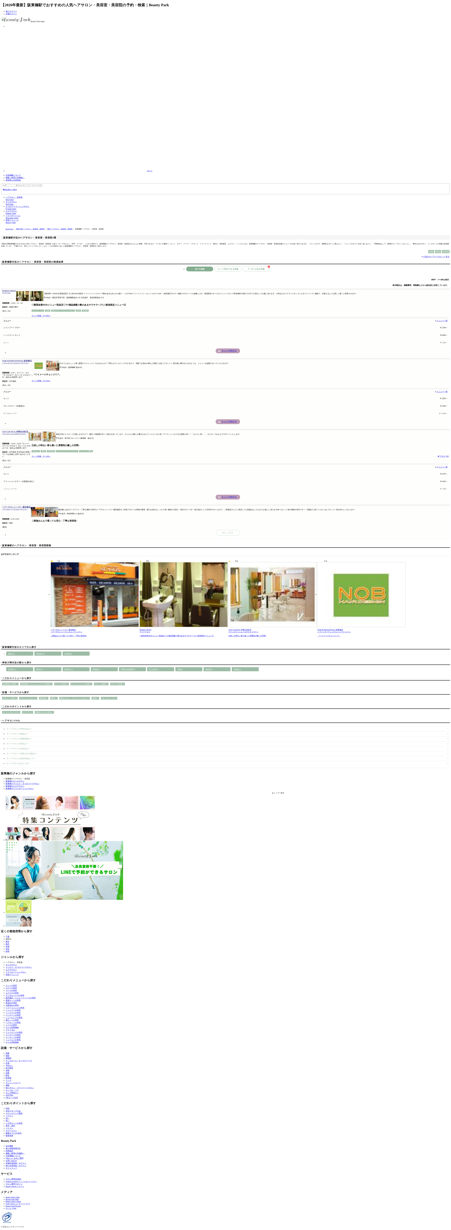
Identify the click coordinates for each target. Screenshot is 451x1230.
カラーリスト (11, 1131)
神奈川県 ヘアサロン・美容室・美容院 (30, 229)
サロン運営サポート (14, 1184)
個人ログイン (11, 11)
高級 (7, 1053)
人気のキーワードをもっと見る (436, 257)
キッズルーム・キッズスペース (19, 1061)
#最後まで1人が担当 (44, 712)
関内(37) (11, 654)
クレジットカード (13, 1083)
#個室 (95, 698)
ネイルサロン (11, 965)
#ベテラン (27, 712)
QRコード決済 (12, 1098)
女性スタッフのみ (13, 1111)
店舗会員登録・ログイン (16, 1163)
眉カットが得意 (12, 1020)
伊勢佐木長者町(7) (128, 669)
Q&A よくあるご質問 (14, 1158)
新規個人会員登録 (13, 180)
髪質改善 (9, 1136)
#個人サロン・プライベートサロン (74, 698)
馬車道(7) (96, 669)
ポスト (150, 171)
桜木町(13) (68, 669)
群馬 (7, 951)
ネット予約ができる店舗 (228, 269)
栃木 (7, 944)
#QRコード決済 (10, 698)
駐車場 (446, 251)
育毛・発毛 (10, 1126)
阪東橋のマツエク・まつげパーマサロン (22, 784)
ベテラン (9, 1116)
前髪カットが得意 (13, 1000)
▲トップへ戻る (278, 793)
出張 (7, 1063)
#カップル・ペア (109, 698)
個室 (432, 251)
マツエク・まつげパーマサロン (19, 967)
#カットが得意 (101, 684)
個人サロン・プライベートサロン (20, 1088)
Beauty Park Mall (12, 1199)
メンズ (8, 1080)
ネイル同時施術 (12, 1028)
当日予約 (9, 1095)
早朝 (7, 1071)
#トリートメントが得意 (81, 684)
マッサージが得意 (13, 1015)
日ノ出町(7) (153, 669)
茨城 (7, 946)
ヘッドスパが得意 (13, 1013)
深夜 (7, 1073)
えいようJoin (11, 1208)
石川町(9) (68, 654)
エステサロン (11, 970)
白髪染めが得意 (12, 1005)
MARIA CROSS (9, 292)
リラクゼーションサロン (16, 972)
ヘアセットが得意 (13, 1023)
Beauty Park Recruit (13, 1206)
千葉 (7, 937)
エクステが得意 (12, 993)
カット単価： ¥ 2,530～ (41, 381)
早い (7, 1121)
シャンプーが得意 (13, 1010)
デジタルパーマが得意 (15, 995)
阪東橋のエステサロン (15, 786)
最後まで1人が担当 (14, 1133)
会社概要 (9, 1146)
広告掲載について (13, 175)
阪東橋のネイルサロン (15, 781)
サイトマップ (11, 1168)
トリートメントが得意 (15, 1008)
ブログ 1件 (444, 456)
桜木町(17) (40, 654)
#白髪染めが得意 (10, 684)
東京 (7, 942)
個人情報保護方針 (13, 1148)
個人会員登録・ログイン (16, 1166)
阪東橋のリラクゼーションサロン (20, 789)
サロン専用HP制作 (13, 1179)
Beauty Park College (13, 1202)
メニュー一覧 (442, 321)
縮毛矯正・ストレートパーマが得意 (21, 998)
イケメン (9, 1128)
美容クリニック (12, 975)
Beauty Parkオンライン (15, 1186)
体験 (7, 1085)
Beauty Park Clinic (13, 1197)
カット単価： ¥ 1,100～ (41, 456)
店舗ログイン (11, 14)
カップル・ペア (12, 1090)
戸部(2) (180, 669)
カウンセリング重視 (14, 1113)
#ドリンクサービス (11, 712)
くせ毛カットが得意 (14, 1123)
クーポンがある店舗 (258, 268)
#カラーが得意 (117, 684)
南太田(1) (209, 669)
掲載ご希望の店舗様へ (15, 178)
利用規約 (9, 1151)
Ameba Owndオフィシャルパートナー (21, 1182)
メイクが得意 (11, 1025)
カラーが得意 (11, 988)
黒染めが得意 (11, 1003)
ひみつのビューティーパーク (18, 1204)
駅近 (438, 251)
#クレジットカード (28, 698)
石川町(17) (12, 669)
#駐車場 (44, 698)
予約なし (9, 1066)
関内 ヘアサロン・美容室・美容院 (59, 229)
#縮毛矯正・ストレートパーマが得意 (36, 684)
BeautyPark (9, 229)
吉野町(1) (237, 669)
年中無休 (9, 1068)
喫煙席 (8, 1058)
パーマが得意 (11, 991)
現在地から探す (10, 190)
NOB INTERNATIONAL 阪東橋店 (17, 362)
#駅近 (54, 698)
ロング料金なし (12, 1093)
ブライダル (10, 1030)
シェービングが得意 (14, 1018)
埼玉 (7, 949)
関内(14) (39, 669)
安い (7, 1118)
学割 (7, 1108)
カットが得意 (11, 986)
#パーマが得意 (61, 684)
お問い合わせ (11, 1161)
